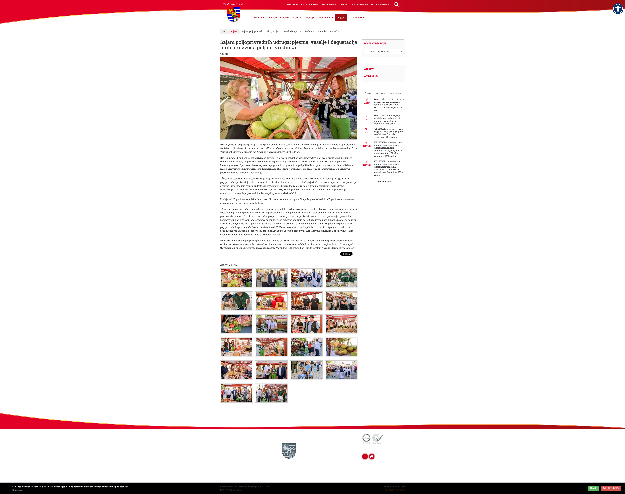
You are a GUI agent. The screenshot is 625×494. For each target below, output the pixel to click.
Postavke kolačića (232, 471)
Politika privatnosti (233, 464)
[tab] (367, 93)
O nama (258, 17)
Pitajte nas (228, 450)
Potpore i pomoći (278, 17)
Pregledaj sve (384, 181)
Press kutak (328, 4)
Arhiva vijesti (371, 75)
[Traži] (396, 4)
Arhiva (343, 4)
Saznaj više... (18, 490)
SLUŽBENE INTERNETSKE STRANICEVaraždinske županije (289, 437)
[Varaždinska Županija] (233, 11)
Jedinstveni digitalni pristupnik (369, 4)
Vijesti (341, 17)
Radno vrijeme (310, 4)
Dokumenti (325, 17)
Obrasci (297, 17)
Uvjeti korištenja (231, 436)
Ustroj (309, 17)
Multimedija (356, 17)
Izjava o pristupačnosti (235, 457)
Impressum (229, 443)
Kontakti (292, 4)
